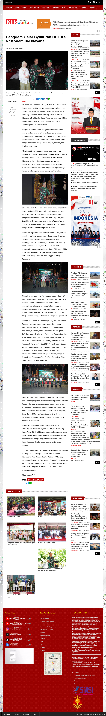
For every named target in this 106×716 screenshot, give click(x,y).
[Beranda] (20, 21)
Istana (24, 7)
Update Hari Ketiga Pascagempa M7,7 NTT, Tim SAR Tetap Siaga (79, 304)
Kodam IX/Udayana (35, 480)
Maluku (92, 7)
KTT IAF (42, 650)
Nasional (45, 7)
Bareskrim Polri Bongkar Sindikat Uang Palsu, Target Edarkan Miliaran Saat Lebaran (79, 453)
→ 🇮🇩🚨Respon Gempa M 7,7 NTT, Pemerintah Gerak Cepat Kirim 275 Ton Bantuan (84, 166)
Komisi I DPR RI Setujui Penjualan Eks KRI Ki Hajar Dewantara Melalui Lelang (80, 367)
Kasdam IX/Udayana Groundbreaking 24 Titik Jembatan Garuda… (51, 570)
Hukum (73, 429)
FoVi (22, 11)
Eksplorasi (74, 511)
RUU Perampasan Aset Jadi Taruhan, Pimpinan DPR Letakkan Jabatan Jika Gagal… (79, 357)
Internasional (34, 7)
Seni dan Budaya (45, 636)
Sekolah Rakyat (45, 624)
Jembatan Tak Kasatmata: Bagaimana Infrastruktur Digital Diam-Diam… (80, 546)
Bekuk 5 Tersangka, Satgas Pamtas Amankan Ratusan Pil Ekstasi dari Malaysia (84, 188)
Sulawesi (83, 7)
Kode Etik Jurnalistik (80, 678)
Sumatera (55, 7)
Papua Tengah (76, 446)
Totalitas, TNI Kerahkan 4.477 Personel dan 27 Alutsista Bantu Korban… (80, 275)
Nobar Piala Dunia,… (14, 516)
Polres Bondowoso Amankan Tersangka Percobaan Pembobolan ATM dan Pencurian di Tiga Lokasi (79, 410)
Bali (24, 102)
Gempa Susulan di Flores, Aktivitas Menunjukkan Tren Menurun (80, 284)
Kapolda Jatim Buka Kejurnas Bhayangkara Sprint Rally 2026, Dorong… (79, 75)
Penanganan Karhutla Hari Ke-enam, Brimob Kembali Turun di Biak (80, 85)
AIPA (41, 644)
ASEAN (42, 638)
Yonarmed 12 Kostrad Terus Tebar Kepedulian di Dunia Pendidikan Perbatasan (80, 65)
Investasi (43, 633)
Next (101, 31)
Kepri (73, 402)
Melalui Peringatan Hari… (47, 543)
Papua (8, 11)
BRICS (42, 641)
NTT (72, 70)
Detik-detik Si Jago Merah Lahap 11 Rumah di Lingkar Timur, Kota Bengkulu (85, 173)
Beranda (9, 7)
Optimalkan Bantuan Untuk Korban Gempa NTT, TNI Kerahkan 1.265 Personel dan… (80, 295)
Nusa (15, 11)
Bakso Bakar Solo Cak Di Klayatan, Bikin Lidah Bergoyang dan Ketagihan (80, 507)
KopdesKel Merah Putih (47, 621)
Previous (98, 31)
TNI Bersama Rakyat (46, 630)
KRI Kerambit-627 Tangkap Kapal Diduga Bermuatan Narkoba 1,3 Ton (80, 397)
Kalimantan (73, 7)
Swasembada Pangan (46, 627)
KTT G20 (43, 647)
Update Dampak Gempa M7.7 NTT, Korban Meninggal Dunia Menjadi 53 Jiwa (80, 314)
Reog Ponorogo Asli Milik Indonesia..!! (86, 182)
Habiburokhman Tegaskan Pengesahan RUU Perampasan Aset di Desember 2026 (74, 24)
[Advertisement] (85, 256)
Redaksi (76, 672)
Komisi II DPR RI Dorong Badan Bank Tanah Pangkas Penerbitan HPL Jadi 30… (79, 346)
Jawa (64, 7)
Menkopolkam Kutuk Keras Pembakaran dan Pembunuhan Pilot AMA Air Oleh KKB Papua (79, 424)
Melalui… (41, 516)
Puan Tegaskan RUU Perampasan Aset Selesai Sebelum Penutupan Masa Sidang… (80, 377)
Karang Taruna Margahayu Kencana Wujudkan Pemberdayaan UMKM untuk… (80, 537)
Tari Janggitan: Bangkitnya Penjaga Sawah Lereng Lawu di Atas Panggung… (79, 517)
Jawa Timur (74, 59)
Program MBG (44, 618)
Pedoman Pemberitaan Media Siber (84, 675)
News (17, 7)
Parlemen (56, 28)
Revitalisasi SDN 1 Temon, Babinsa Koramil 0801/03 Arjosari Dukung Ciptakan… (80, 54)
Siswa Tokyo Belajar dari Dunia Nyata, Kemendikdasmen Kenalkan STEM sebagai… (80, 44)
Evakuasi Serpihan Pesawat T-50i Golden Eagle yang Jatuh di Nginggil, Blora (84, 178)
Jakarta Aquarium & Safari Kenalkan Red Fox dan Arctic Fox (80, 526)
